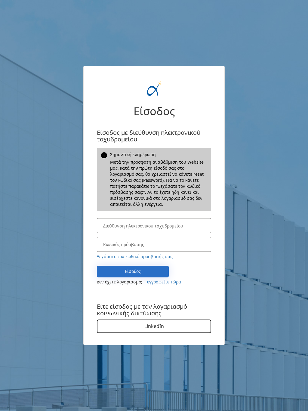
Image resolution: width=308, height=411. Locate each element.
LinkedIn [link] (154, 326)
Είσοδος (133, 271)
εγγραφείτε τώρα (164, 282)
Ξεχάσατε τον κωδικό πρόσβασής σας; (135, 256)
